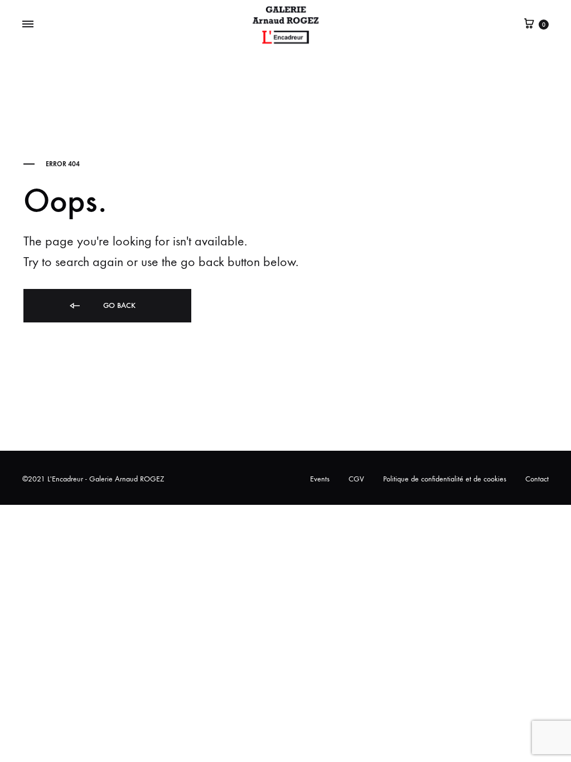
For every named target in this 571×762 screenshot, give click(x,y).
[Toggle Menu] (27, 24)
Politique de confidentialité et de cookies (444, 479)
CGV (356, 479)
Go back (118, 305)
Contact (537, 479)
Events (320, 479)
